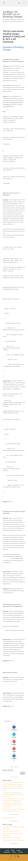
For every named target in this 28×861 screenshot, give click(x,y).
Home (7, 850)
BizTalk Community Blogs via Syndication (13, 21)
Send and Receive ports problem (11, 831)
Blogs (12, 850)
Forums (18, 850)
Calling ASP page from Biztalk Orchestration (14, 840)
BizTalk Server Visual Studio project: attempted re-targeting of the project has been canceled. (13, 794)
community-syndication (10, 19)
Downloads (7, 852)
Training (20, 852)
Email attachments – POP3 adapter (12, 837)
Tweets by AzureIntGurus (9, 818)
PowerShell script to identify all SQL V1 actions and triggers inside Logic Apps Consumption (12, 805)
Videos (14, 852)
